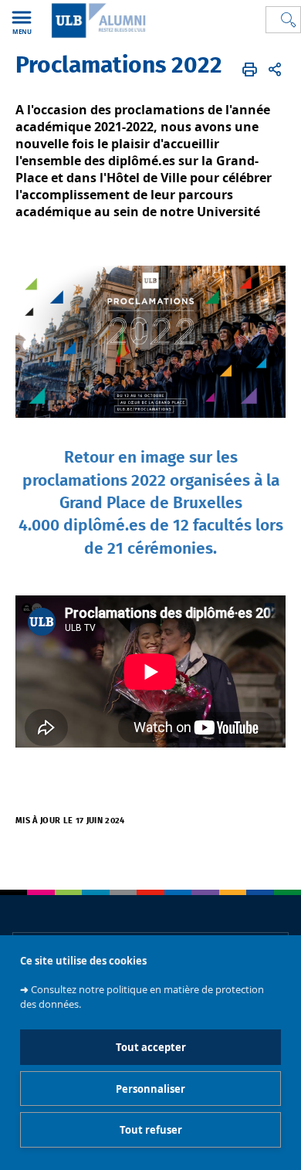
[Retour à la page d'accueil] (96, 20)
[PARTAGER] (275, 69)
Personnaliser (150, 1089)
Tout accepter (151, 1047)
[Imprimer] (250, 69)
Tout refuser (151, 1130)
